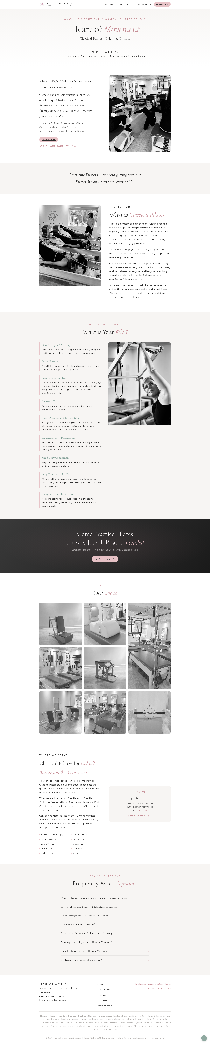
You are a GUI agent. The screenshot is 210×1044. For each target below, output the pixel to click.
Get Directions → (140, 816)
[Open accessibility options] (204, 1038)
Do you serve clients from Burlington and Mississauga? (105, 933)
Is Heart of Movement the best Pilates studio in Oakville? (105, 907)
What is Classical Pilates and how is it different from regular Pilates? (105, 898)
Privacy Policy (158, 1038)
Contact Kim (162, 4)
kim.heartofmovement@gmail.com (153, 984)
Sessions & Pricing (143, 4)
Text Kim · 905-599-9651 (159, 988)
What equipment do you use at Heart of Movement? (105, 942)
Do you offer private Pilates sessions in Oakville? (105, 916)
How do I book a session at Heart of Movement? (105, 951)
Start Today (105, 559)
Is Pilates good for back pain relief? (105, 924)
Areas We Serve (105, 1006)
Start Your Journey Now (58, 146)
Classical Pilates (108, 4)
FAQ (105, 1000)
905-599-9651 (142, 810)
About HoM (125, 4)
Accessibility (143, 1038)
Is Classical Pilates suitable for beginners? (105, 960)
